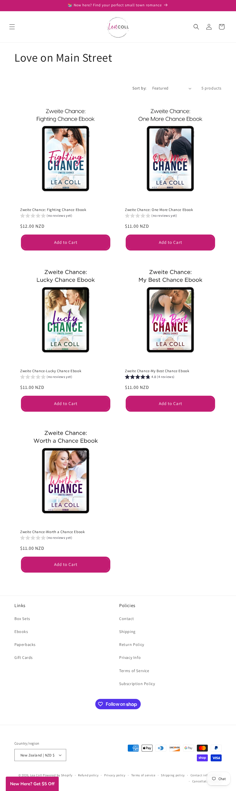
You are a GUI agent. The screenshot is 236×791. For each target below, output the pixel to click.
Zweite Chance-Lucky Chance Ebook (50, 371)
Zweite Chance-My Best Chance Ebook (157, 371)
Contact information (206, 775)
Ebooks (21, 631)
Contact (126, 618)
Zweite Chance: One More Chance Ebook (159, 210)
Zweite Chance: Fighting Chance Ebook (53, 210)
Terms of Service (134, 670)
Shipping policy (173, 775)
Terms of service (143, 775)
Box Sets (22, 618)
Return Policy (131, 644)
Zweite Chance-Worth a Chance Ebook (52, 532)
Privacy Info (130, 657)
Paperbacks (25, 644)
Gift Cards (23, 657)
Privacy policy (114, 775)
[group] (46, 216)
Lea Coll (36, 775)
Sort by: (139, 88)
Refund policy (88, 775)
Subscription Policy (137, 683)
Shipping (127, 631)
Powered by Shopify (58, 775)
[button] (12, 26)
